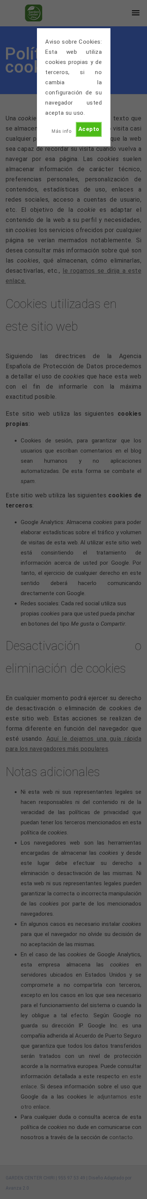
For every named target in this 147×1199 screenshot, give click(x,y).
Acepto (89, 129)
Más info (61, 131)
